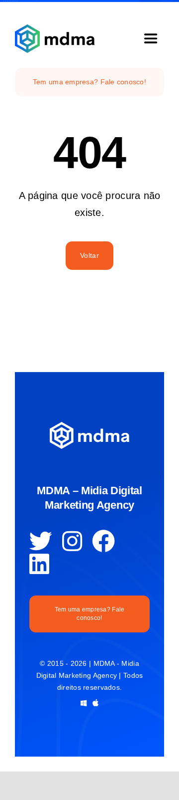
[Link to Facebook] (103, 541)
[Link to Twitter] (40, 541)
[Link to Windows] (84, 703)
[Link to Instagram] (72, 541)
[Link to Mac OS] (95, 703)
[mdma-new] (54, 29)
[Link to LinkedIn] (39, 564)
